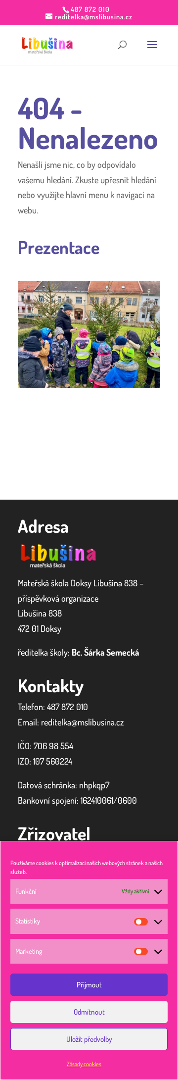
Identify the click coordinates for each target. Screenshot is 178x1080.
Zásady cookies (84, 1064)
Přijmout (89, 984)
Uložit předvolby (89, 1039)
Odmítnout (89, 1012)
